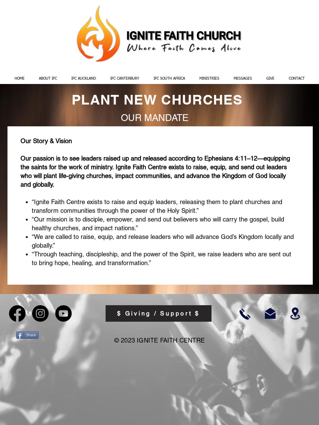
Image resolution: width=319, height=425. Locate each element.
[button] (48, 78)
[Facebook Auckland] (17, 313)
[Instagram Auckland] (40, 313)
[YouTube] (63, 313)
